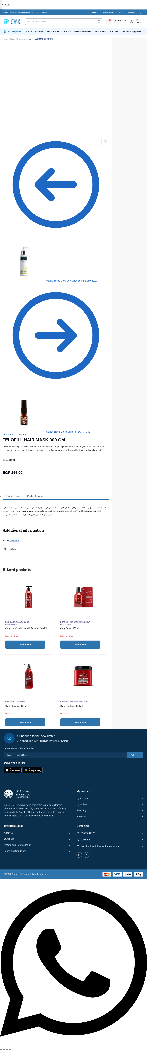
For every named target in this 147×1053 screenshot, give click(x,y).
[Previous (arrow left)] (1, 1052)
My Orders (82, 804)
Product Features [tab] (35, 496)
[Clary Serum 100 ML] (83, 597)
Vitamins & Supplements (132, 31)
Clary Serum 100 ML (70, 628)
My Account (82, 798)
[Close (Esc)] (10, 1049)
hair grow (84, 622)
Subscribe (135, 755)
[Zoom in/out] (1, 1049)
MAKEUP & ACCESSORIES (59, 31)
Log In (139, 23)
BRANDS (64, 622)
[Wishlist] (105, 141)
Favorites (81, 816)
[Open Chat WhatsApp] (73, 1046)
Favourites (131, 12)
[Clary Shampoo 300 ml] (28, 676)
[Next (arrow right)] (4, 1052)
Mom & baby (100, 31)
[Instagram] (79, 855)
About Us (8, 833)
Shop (12, 39)
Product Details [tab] (13, 496)
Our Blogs (9, 839)
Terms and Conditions (15, 851)
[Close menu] (1, 1)
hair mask (84, 701)
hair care (21, 39)
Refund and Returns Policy (113, 12)
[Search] (99, 22)
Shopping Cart (84, 810)
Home (5, 39)
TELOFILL (21, 434)
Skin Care (113, 31)
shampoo (20, 701)
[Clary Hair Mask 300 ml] (83, 676)
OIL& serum (65, 624)
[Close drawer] (1, 7)
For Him (28, 31)
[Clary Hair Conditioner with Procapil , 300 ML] (28, 597)
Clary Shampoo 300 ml (16, 706)
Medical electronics (82, 31)
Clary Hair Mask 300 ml (71, 706)
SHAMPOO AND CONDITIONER (17, 623)
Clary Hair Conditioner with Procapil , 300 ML (26, 628)
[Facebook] (86, 855)
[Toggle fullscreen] (4, 1049)
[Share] (7, 1049)
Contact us (95, 12)
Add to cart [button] (25, 644)
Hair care (39, 31)
